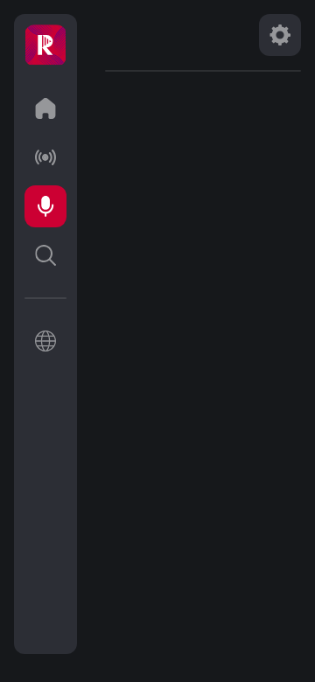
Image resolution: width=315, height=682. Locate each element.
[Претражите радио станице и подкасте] (45, 255)
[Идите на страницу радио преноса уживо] (45, 157)
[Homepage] (45, 45)
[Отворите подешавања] (280, 35)
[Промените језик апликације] (45, 341)
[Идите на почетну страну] (45, 108)
